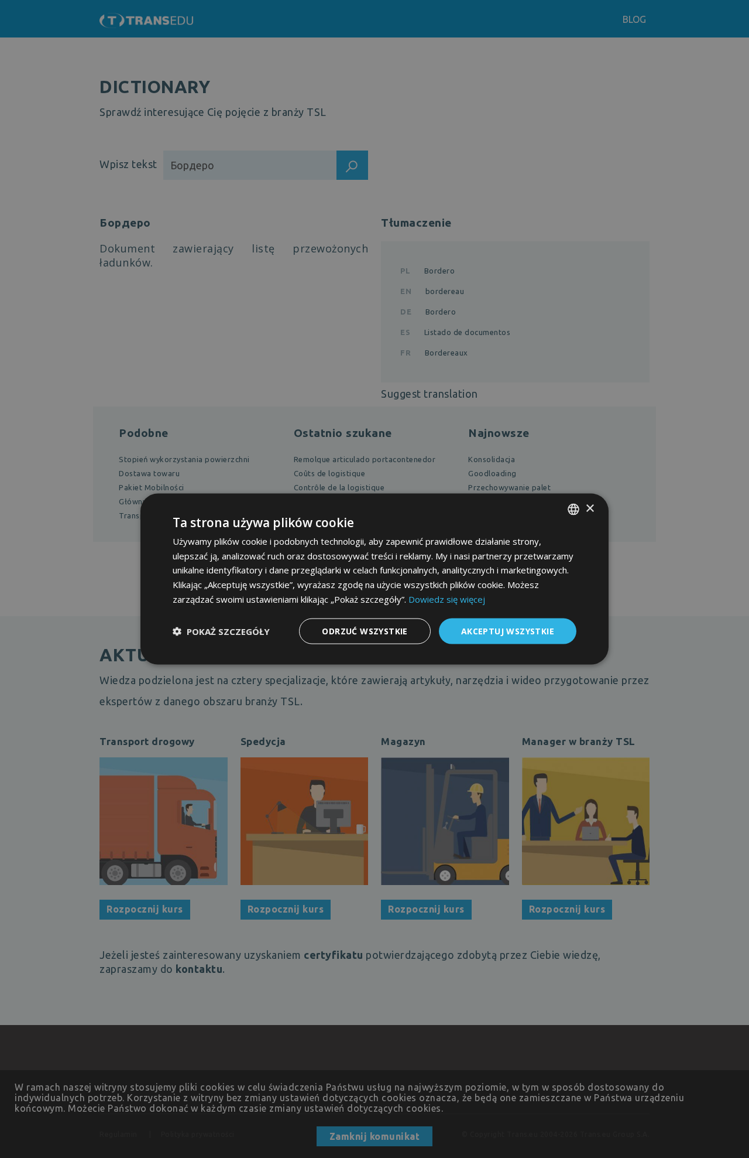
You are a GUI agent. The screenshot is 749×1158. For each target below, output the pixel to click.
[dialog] (374, 579)
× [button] (589, 508)
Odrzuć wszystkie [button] (364, 630)
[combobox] (573, 509)
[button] (221, 631)
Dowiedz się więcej (446, 598)
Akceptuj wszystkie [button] (507, 630)
